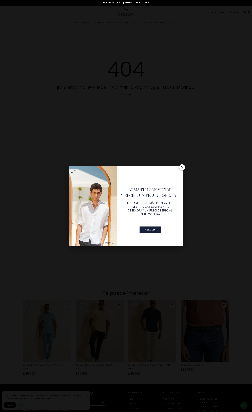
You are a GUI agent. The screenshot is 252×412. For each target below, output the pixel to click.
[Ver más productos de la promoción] (150, 229)
